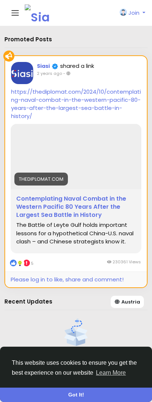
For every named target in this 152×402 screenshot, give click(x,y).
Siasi (43, 66)
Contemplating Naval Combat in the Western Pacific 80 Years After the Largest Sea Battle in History (71, 207)
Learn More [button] (111, 373)
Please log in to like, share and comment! (67, 279)
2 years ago (49, 73)
